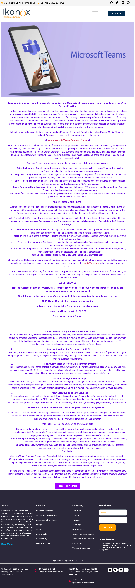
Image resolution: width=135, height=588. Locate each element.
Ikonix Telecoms (91, 263)
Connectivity (41, 539)
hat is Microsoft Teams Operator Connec (67, 140)
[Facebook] (110, 570)
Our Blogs (76, 525)
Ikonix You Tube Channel (83, 539)
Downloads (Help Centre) (83, 534)
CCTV (38, 529)
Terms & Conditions (81, 548)
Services (76, 515)
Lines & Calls (41, 534)
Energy (39, 525)
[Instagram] (126, 570)
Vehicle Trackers (43, 543)
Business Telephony (44, 511)
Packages (76, 520)
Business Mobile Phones (46, 520)
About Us (76, 511)
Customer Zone (43, 515)
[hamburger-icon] (95, 13)
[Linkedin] (120, 570)
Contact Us (77, 543)
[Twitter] (115, 570)
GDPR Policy (78, 529)
